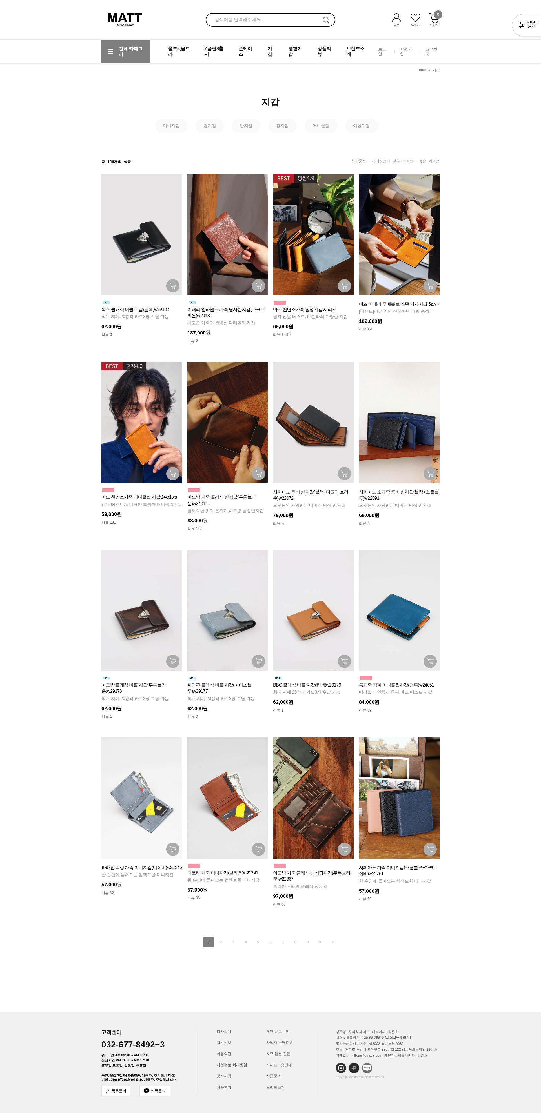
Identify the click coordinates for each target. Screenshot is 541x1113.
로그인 (382, 51)
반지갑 (246, 125)
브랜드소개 (275, 1087)
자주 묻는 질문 (278, 1054)
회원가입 (406, 51)
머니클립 (320, 125)
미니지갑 (171, 125)
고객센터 (431, 51)
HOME (423, 70)
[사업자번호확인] (398, 1038)
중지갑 (209, 125)
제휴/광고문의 (277, 1031)
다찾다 (526, 26)
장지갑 (282, 125)
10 (320, 942)
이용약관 (224, 1054)
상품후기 (224, 1087)
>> (332, 942)
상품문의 (273, 1076)
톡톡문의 (119, 1091)
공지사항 (224, 1076)
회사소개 (224, 1031)
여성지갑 (361, 125)
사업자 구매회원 (279, 1042)
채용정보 (224, 1042)
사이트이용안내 (279, 1065)
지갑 (436, 70)
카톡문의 (158, 1091)
